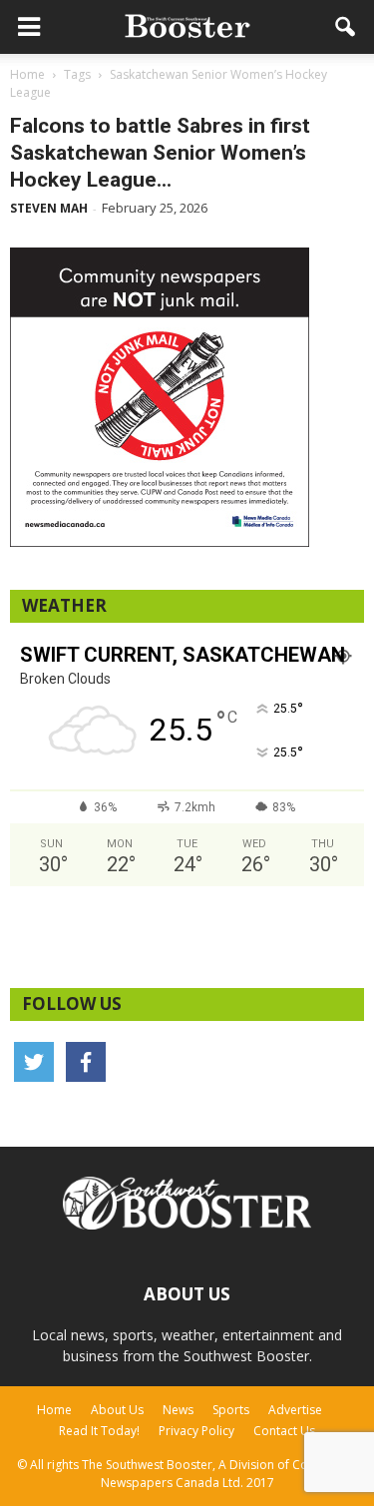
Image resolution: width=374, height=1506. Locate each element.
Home (54, 1409)
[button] (346, 27)
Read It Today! (99, 1430)
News (178, 1409)
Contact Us (284, 1430)
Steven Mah (49, 208)
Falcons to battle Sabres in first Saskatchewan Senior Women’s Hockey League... (160, 153)
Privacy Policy (196, 1430)
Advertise (295, 1409)
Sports (230, 1409)
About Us (117, 1409)
